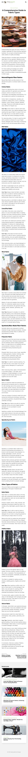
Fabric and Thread (7, 698)
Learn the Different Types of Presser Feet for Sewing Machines (13, 682)
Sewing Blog (6, 737)
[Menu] (2, 2)
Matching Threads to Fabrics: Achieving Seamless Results (14, 701)
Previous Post (6, 655)
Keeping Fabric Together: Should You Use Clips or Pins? (13, 720)
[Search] (25, 2)
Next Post (21, 655)
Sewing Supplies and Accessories (10, 679)
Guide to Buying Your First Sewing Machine (12, 739)
